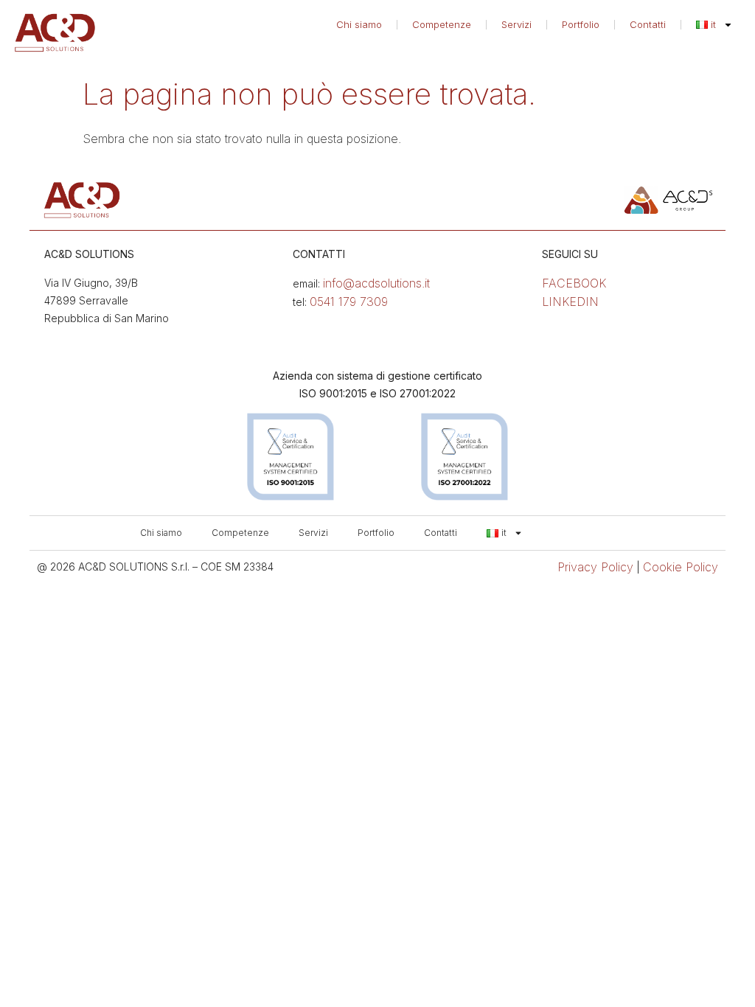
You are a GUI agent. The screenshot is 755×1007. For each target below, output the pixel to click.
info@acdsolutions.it (376, 283)
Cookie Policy (680, 567)
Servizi (516, 24)
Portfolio (580, 24)
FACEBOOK (574, 283)
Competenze (441, 24)
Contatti (648, 24)
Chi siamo (359, 24)
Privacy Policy (595, 567)
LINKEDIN (570, 301)
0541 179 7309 (349, 301)
